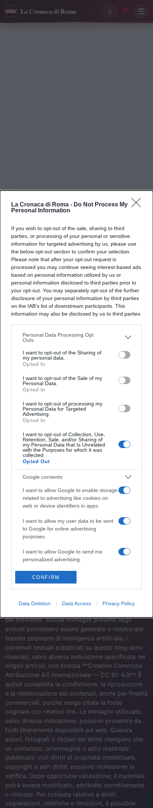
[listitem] (76, 337)
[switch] (124, 354)
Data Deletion (35, 603)
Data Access (76, 603)
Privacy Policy (118, 603)
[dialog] (76, 404)
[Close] (138, 205)
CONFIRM (46, 577)
